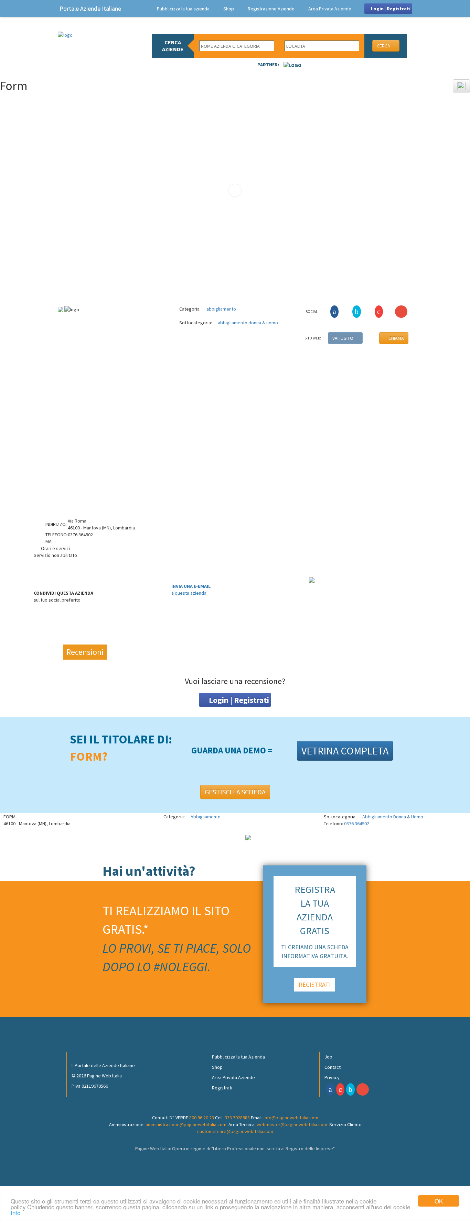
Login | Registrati (390, 8)
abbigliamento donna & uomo (247, 323)
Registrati (222, 1088)
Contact (332, 1067)
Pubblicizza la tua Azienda (238, 1057)
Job (328, 1057)
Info (15, 1212)
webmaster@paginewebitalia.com (292, 1124)
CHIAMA (395, 338)
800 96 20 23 (201, 1117)
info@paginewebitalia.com (291, 1117)
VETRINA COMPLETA (344, 750)
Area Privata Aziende (329, 8)
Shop (228, 8)
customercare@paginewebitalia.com (235, 1131)
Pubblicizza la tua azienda (183, 8)
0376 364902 (356, 823)
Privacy (332, 1077)
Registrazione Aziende (271, 8)
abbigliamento (220, 309)
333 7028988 (237, 1117)
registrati (315, 984)
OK (439, 1201)
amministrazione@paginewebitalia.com (186, 1124)
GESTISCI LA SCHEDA (235, 791)
